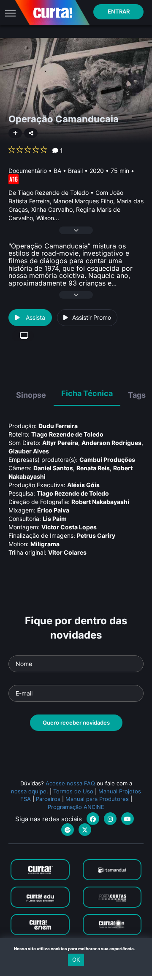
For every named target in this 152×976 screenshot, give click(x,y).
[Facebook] (93, 818)
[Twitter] (85, 829)
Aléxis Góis (83, 484)
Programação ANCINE (76, 806)
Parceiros (48, 798)
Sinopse (31, 395)
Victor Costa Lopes (69, 527)
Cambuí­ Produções (107, 459)
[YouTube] (127, 818)
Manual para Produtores (97, 798)
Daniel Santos (53, 468)
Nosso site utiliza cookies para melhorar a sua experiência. (76, 948)
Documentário (27, 170)
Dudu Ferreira (58, 425)
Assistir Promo (91, 317)
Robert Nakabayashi (100, 501)
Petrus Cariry (96, 535)
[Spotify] (67, 829)
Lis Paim (55, 518)
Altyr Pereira (60, 442)
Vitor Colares (67, 552)
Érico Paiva (53, 510)
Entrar (119, 11)
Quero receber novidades (76, 722)
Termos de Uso (73, 791)
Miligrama (45, 543)
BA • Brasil (68, 170)
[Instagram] (110, 818)
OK (76, 959)
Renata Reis (93, 468)
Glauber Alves (28, 451)
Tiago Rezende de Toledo (67, 434)
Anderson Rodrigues (111, 442)
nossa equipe (28, 791)
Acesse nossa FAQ (70, 783)
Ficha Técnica (87, 393)
